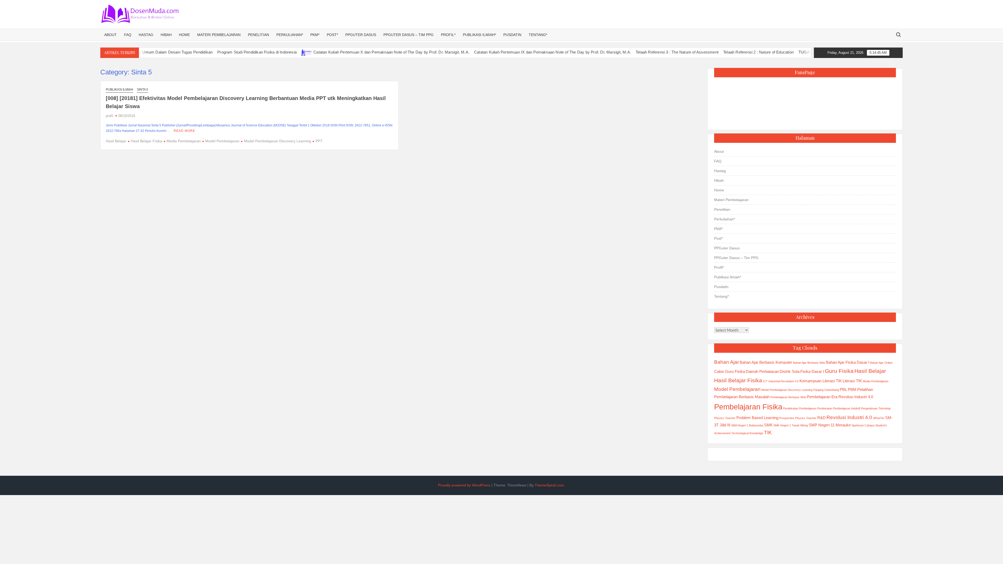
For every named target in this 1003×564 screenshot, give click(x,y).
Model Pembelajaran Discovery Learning (277, 141)
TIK (768, 432)
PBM (852, 389)
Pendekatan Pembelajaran (799, 408)
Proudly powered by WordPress (464, 485)
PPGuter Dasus (360, 35)
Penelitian (258, 35)
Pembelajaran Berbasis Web (788, 397)
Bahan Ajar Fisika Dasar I (847, 362)
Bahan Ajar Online (881, 362)
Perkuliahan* (289, 35)
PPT (319, 141)
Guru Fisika (839, 371)
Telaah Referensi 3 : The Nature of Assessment (656, 52)
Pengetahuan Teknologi (875, 408)
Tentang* (538, 35)
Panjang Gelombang (826, 389)
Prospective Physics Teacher (798, 418)
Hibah (166, 35)
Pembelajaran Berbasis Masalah (741, 397)
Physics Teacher (725, 418)
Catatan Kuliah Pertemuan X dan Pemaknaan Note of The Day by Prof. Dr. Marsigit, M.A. (371, 52)
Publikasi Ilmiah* (479, 35)
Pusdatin (512, 35)
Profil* (448, 35)
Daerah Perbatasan (762, 371)
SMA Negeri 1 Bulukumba (747, 425)
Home (184, 35)
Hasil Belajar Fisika (146, 141)
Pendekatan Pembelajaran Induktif (838, 408)
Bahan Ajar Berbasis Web (809, 362)
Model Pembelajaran (222, 141)
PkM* (314, 35)
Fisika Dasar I (812, 371)
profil (109, 116)
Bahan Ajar (726, 362)
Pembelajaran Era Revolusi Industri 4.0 (840, 397)
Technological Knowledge (747, 433)
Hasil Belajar (116, 141)
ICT (765, 381)
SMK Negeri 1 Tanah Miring (790, 425)
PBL (843, 389)
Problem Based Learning (757, 417)
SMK (768, 425)
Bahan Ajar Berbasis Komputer (766, 362)
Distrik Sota (790, 371)
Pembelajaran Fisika (748, 406)
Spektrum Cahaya (863, 425)
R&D (821, 417)
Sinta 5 (142, 89)
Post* (332, 35)
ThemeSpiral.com (549, 485)
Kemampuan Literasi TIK (821, 381)
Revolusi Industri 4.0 (849, 417)
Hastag (146, 35)
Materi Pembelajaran (219, 35)
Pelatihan (865, 389)
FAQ (127, 35)
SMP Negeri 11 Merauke (830, 425)
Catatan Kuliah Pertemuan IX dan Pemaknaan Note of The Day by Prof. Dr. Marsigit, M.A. (531, 52)
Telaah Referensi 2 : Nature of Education (738, 52)
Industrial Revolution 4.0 (783, 381)
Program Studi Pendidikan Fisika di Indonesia (236, 52)
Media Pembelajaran (184, 141)
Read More (184, 131)
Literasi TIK (852, 381)
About (110, 35)
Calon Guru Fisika (729, 371)
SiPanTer (878, 418)
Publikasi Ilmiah (119, 89)
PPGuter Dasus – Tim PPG (408, 35)
